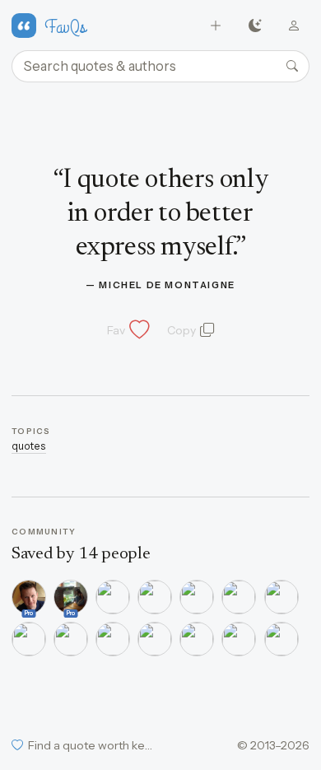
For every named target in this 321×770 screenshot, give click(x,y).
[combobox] (160, 66)
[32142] (154, 639)
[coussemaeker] (112, 597)
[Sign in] (294, 26)
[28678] (281, 597)
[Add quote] (216, 26)
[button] (126, 330)
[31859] (112, 639)
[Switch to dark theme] (255, 26)
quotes (29, 446)
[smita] (238, 597)
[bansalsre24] (238, 639)
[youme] (29, 639)
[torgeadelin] (196, 597)
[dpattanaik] (154, 597)
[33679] (196, 639)
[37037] (281, 639)
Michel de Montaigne (167, 285)
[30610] (71, 639)
